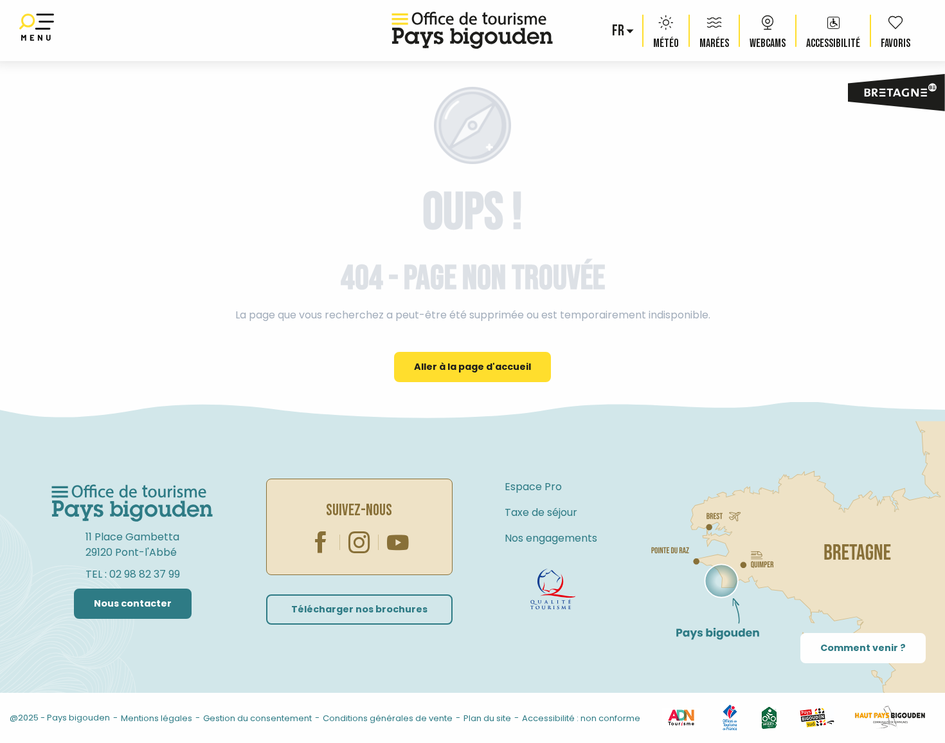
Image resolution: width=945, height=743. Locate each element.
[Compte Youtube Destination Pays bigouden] (398, 542)
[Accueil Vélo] (769, 717)
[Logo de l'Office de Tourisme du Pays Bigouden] (132, 503)
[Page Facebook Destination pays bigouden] (321, 542)
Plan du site (487, 718)
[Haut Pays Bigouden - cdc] (890, 717)
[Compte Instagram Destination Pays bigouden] (359, 542)
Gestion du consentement (257, 718)
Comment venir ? (863, 647)
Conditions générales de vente (388, 718)
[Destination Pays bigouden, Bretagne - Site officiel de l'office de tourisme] (473, 30)
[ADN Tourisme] (680, 717)
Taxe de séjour (541, 512)
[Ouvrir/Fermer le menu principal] (36, 31)
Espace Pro (533, 486)
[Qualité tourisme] (552, 589)
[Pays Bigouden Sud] (817, 717)
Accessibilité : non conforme (581, 718)
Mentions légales (156, 718)
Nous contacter (133, 603)
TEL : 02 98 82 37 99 (133, 574)
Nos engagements (551, 538)
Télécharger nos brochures (359, 609)
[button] (619, 31)
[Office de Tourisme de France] (730, 717)
